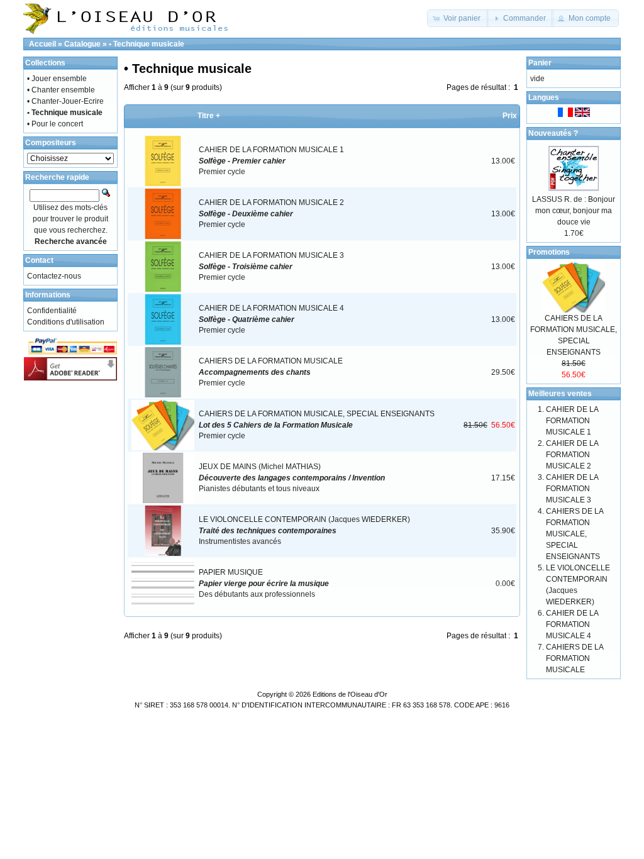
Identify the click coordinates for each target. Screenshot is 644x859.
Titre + (208, 115)
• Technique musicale (146, 44)
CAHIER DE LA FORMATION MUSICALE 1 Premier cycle (271, 160)
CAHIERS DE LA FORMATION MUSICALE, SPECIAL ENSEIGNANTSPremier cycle (317, 425)
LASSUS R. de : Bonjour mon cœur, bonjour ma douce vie (573, 210)
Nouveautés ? (553, 133)
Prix (509, 115)
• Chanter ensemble (61, 90)
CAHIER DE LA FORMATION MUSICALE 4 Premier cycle (271, 319)
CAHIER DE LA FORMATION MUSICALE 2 (572, 454)
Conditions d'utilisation (65, 322)
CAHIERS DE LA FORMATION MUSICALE (574, 658)
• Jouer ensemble (57, 78)
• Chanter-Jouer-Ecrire (65, 101)
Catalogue (82, 44)
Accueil (42, 44)
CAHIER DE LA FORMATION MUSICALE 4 (572, 624)
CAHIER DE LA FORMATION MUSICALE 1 (572, 420)
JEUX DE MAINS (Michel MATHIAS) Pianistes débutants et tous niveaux (292, 477)
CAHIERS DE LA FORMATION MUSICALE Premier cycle (271, 372)
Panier (540, 62)
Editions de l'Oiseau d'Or (350, 694)
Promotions (549, 252)
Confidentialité (52, 310)
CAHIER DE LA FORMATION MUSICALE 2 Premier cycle (271, 213)
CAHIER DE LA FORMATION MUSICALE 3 (572, 488)
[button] (458, 18)
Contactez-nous (54, 276)
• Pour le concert (55, 123)
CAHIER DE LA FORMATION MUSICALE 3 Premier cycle (271, 266)
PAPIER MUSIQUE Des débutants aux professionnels (264, 583)
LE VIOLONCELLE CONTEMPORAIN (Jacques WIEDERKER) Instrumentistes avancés (304, 530)
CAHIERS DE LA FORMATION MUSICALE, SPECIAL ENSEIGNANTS (574, 534)
